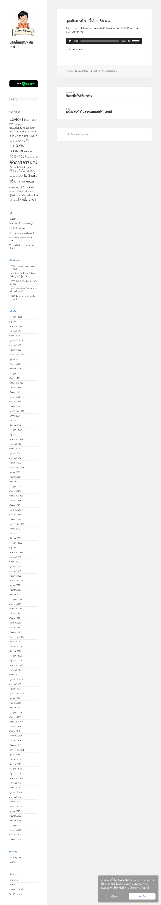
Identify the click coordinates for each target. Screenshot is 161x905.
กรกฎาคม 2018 (15, 769)
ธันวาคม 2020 (15, 632)
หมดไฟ (28, 195)
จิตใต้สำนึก (21, 167)
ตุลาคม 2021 (14, 585)
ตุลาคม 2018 (14, 754)
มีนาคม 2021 (14, 618)
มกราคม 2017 (14, 835)
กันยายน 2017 (15, 816)
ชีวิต (11, 171)
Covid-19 (17, 119)
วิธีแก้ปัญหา (19, 191)
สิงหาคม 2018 (15, 764)
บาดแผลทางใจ (15, 176)
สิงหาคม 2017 (15, 820)
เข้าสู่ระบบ (13, 880)
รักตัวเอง (13, 187)
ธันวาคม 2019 (15, 689)
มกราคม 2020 (15, 684)
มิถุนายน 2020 (15, 660)
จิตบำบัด (13, 167)
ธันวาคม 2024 (15, 406)
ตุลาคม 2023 (14, 472)
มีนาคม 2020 (14, 674)
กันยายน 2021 (15, 590)
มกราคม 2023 (15, 514)
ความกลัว (32, 131)
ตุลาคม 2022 (14, 529)
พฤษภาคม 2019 (16, 722)
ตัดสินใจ (20, 171)
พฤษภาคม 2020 (16, 665)
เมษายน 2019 (15, 726)
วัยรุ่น (25, 187)
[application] (104, 41)
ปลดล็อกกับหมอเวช (21, 44)
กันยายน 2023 (15, 477)
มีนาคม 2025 (14, 392)
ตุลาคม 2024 (14, 416)
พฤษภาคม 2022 (16, 552)
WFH (11, 124)
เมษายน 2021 (15, 613)
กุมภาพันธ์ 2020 (16, 679)
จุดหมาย (29, 167)
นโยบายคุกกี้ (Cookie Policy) (21, 223)
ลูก (19, 186)
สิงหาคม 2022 (15, 538)
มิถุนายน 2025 (15, 378)
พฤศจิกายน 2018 (16, 750)
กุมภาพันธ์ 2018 (15, 792)
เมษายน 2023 (15, 500)
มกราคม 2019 (15, 740)
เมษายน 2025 (15, 387)
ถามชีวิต (12, 219)
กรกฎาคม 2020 (15, 656)
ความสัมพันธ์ (17, 145)
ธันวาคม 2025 (15, 350)
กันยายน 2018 (15, 759)
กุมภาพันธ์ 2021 (15, 623)
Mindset (31, 120)
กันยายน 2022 (15, 533)
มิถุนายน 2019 (15, 717)
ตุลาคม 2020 (14, 642)
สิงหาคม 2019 (15, 707)
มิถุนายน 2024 (15, 434)
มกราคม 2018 (15, 797)
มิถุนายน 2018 (15, 773)
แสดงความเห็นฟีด (16, 889)
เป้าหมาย (13, 200)
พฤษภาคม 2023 (16, 496)
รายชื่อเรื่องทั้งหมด (17, 228)
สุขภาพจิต (21, 195)
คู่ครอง (29, 157)
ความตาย (31, 136)
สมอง (30, 191)
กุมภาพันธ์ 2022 (16, 566)
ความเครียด (18, 156)
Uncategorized (15, 857)
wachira (96, 71)
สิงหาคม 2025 (15, 369)
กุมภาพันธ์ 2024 (15, 453)
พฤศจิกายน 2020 (16, 637)
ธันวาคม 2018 (15, 745)
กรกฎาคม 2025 (15, 373)
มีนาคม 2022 (14, 562)
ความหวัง (27, 151)
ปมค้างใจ (30, 175)
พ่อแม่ (29, 181)
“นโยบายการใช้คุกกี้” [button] (138, 887)
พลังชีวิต (21, 182)
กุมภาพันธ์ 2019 (15, 736)
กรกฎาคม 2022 (15, 543)
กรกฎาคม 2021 (15, 599)
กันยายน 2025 (15, 364)
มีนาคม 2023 (14, 505)
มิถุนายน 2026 (15, 321)
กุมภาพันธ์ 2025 (15, 397)
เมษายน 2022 (15, 557)
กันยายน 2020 (15, 646)
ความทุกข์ (13, 141)
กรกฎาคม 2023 (15, 486)
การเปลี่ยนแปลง (17, 127)
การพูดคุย (18, 124)
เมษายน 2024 (15, 444)
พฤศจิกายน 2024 (16, 411)
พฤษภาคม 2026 (16, 326)
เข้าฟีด (12, 884)
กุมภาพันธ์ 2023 (16, 510)
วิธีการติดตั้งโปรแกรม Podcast (21, 233)
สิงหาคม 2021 (15, 594)
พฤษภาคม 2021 (16, 609)
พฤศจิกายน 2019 (16, 693)
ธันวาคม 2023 (15, 463)
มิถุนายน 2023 (15, 491)
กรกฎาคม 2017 (15, 825)
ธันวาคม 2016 (15, 839)
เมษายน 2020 (15, 670)
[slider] (136, 40)
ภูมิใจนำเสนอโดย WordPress (78, 134)
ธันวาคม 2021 (15, 576)
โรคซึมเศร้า (27, 199)
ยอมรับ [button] (142, 896)
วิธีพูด (11, 191)
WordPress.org (15, 894)
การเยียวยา (30, 127)
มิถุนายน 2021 (15, 604)
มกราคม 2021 (15, 627)
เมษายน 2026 (15, 331)
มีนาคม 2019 (14, 731)
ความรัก (24, 141)
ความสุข (16, 150)
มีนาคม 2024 (14, 448)
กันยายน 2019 (15, 703)
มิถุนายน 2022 (15, 547)
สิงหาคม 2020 (15, 651)
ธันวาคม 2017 (15, 802)
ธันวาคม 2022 (15, 519)
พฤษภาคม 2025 (16, 383)
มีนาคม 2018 (14, 787)
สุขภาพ (12, 195)
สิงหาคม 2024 (15, 425)
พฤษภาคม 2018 (16, 778)
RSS (81, 49)
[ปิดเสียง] (129, 40)
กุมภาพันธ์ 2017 (15, 830)
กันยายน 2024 (15, 420)
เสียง (71, 71)
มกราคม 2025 (15, 402)
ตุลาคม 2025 (14, 359)
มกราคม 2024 (15, 458)
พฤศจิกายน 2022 (16, 524)
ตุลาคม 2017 (14, 811)
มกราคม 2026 (15, 345)
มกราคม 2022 (15, 571)
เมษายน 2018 (15, 783)
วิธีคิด (31, 187)
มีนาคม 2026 (14, 336)
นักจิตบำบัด (30, 171)
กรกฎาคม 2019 (15, 712)
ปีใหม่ (13, 181)
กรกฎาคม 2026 (15, 317)
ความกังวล (16, 136)
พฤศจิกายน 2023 (16, 467)
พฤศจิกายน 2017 (16, 806)
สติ (26, 191)
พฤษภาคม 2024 (16, 439)
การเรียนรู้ (13, 131)
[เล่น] (70, 40)
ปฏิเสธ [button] (114, 896)
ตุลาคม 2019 (14, 698)
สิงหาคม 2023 (15, 481)
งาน (35, 156)
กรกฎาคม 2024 (15, 430)
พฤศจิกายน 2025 (16, 354)
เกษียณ (35, 195)
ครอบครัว (23, 131)
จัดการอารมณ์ (23, 162)
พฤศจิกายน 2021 (16, 580)
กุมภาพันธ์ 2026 (16, 340)
